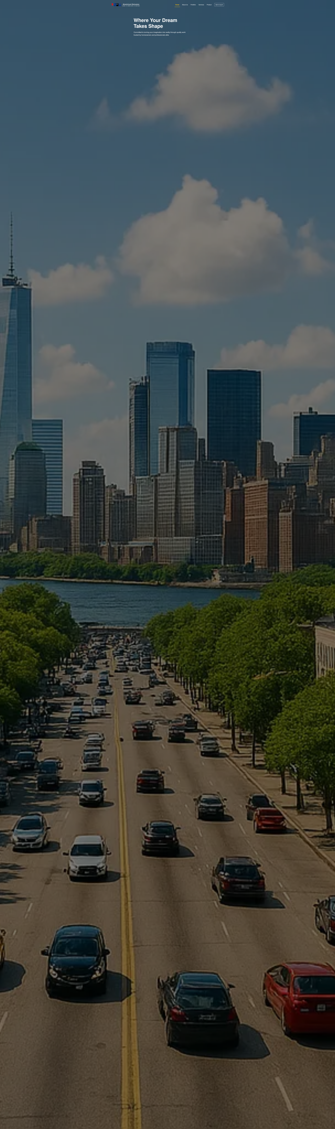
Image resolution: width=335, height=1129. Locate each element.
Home (177, 5)
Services (201, 5)
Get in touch (219, 5)
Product (209, 5)
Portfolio (193, 5)
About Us (185, 5)
